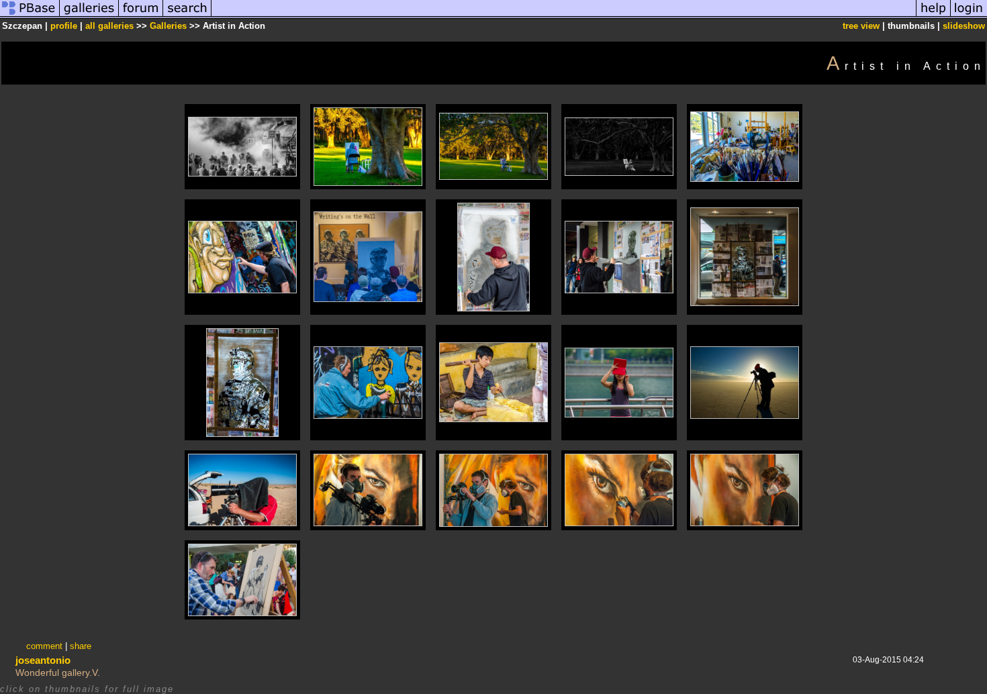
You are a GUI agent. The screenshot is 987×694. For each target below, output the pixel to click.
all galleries (109, 26)
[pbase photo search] (187, 16)
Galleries (168, 26)
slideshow (964, 26)
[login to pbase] (969, 16)
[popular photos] (563, 16)
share (80, 646)
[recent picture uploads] (89, 16)
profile (63, 26)
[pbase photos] (30, 16)
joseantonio (42, 660)
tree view (861, 26)
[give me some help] (933, 16)
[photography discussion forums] (141, 16)
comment (44, 646)
